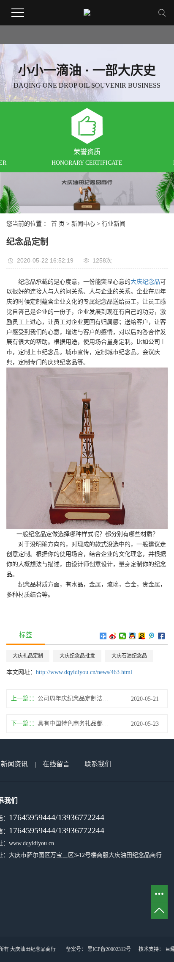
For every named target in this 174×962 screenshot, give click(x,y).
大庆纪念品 (145, 282)
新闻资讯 (14, 764)
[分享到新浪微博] (113, 636)
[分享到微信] (122, 636)
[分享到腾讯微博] (151, 636)
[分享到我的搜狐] (142, 636)
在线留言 (56, 764)
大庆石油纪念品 (129, 656)
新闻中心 (83, 224)
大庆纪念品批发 (77, 656)
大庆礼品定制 (28, 656)
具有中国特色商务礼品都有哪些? (76, 723)
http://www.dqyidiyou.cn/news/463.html (84, 672)
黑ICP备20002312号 (109, 949)
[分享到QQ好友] (132, 636)
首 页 (58, 224)
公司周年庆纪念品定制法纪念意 (76, 698)
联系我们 (97, 764)
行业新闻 (113, 224)
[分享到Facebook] (161, 636)
